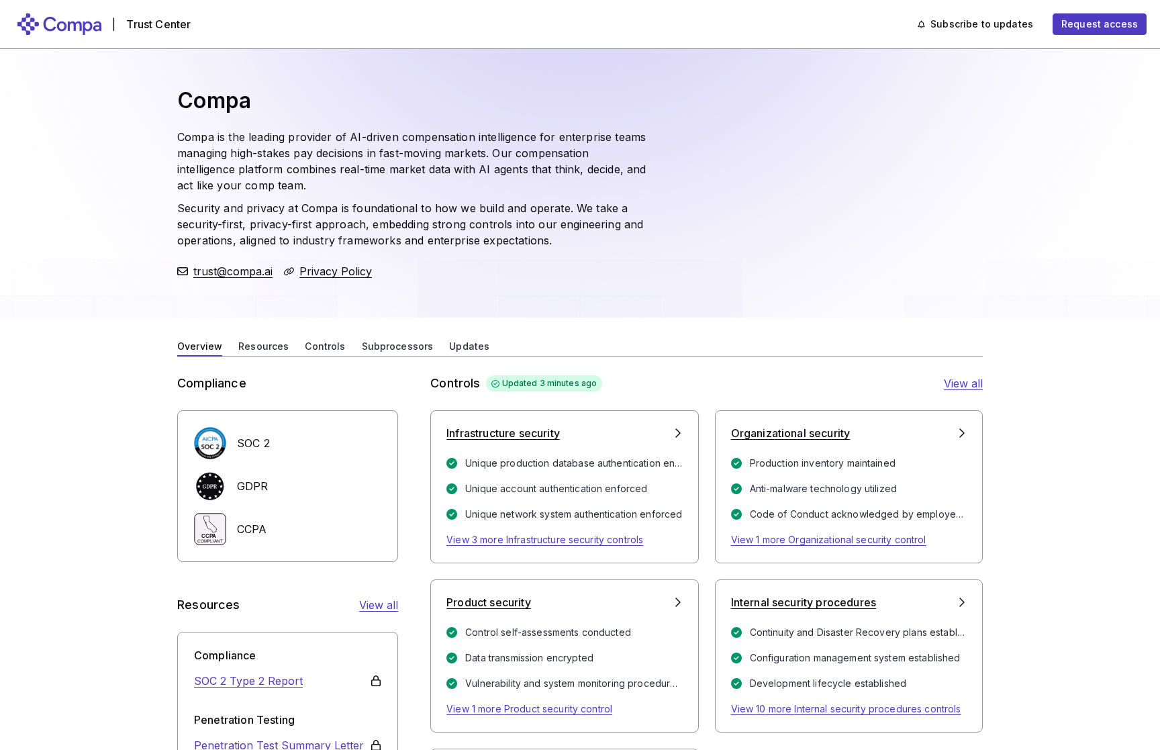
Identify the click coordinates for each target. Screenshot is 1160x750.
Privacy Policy (335, 271)
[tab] (199, 345)
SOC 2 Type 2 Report (248, 681)
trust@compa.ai (233, 271)
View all (378, 605)
